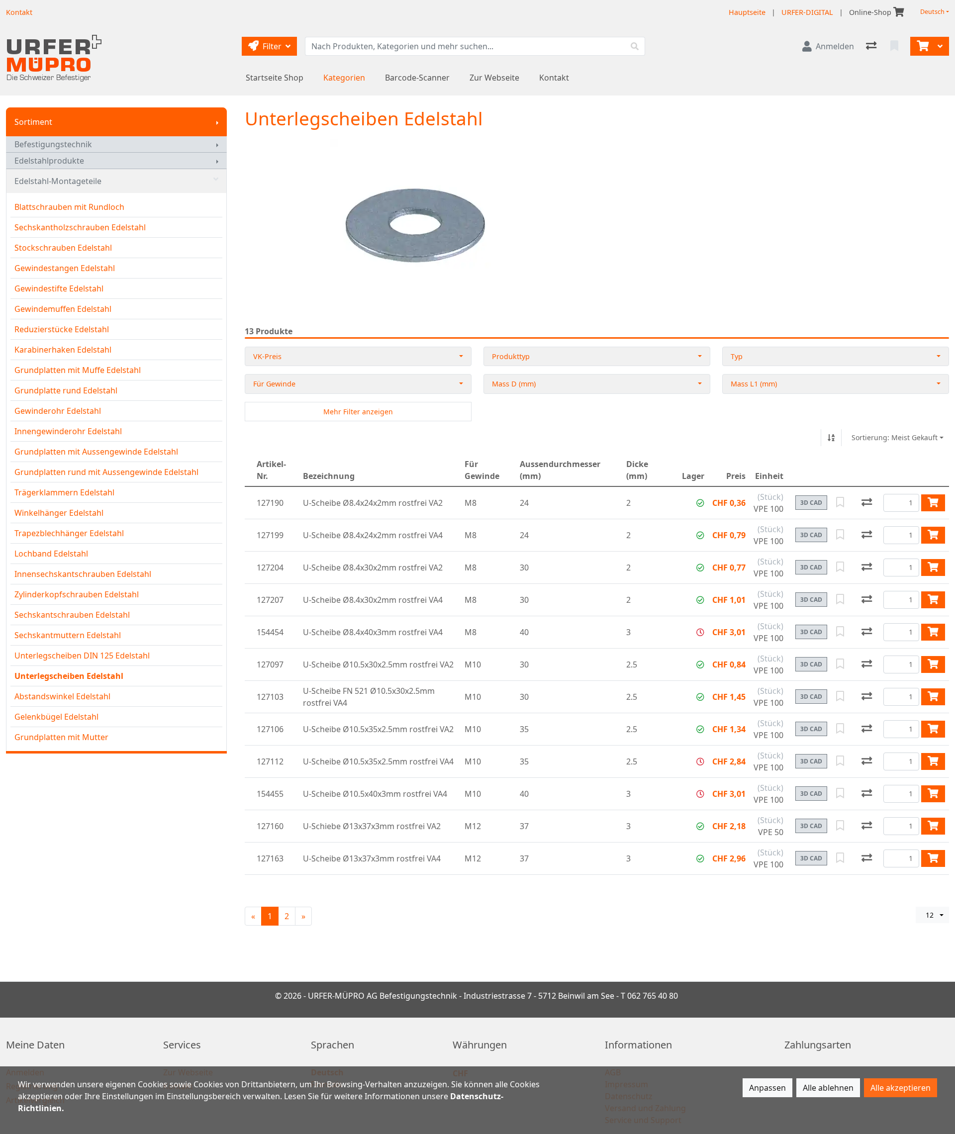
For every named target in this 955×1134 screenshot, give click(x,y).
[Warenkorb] (921, 46)
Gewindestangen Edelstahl (64, 268)
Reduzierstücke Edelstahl (61, 329)
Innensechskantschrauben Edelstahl (82, 573)
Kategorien (344, 77)
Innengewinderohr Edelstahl (68, 431)
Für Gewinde (274, 383)
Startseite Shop (274, 77)
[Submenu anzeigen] (217, 122)
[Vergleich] (872, 46)
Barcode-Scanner (417, 77)
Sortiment (33, 121)
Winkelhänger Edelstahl (58, 512)
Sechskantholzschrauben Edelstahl (80, 227)
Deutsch (932, 11)
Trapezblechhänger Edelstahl (69, 533)
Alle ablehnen (828, 1087)
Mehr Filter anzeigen (358, 411)
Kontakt (554, 77)
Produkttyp (511, 356)
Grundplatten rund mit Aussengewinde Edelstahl (106, 472)
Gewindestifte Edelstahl (58, 288)
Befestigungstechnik (53, 144)
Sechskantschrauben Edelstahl (72, 614)
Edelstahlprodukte (49, 160)
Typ (737, 356)
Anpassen (767, 1087)
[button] (700, 502)
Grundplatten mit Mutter (61, 737)
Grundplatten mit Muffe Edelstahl (77, 370)
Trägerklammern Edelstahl (64, 492)
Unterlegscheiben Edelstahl (68, 675)
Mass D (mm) (514, 383)
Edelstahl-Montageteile (57, 181)
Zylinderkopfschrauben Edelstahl (76, 594)
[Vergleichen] (867, 502)
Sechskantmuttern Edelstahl (67, 635)
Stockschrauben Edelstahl (63, 247)
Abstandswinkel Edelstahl (62, 696)
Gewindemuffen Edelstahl (62, 308)
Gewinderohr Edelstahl (57, 410)
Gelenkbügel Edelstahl (56, 716)
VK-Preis (267, 356)
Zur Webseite (494, 77)
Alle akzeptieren (900, 1087)
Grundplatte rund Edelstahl (65, 390)
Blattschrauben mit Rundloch (69, 206)
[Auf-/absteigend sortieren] (831, 437)
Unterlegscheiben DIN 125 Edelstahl (82, 655)
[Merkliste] (895, 46)
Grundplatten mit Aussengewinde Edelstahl (96, 451)
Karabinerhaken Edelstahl (62, 349)
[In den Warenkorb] (933, 502)
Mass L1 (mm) (754, 383)
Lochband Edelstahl (51, 553)
